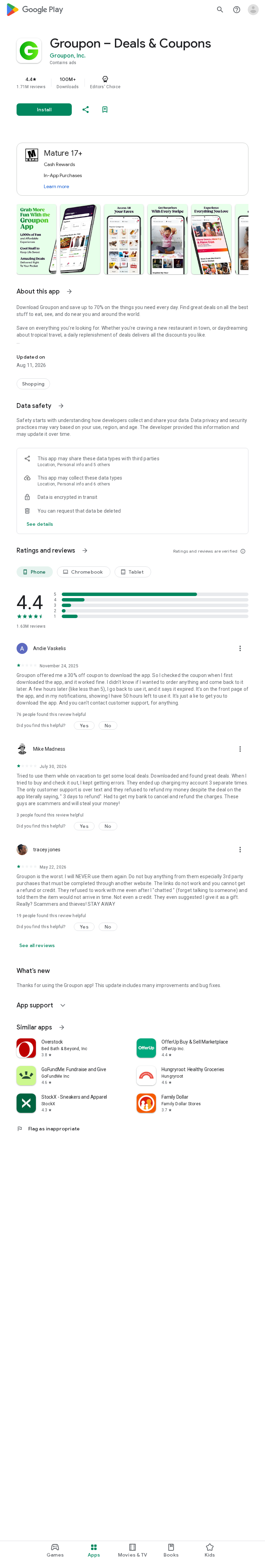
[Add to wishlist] (105, 109)
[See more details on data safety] (40, 524)
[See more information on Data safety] (61, 406)
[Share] (85, 109)
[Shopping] (33, 384)
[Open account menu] (253, 9)
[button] (36, 239)
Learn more (56, 186)
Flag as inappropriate (48, 1129)
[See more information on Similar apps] (61, 1027)
